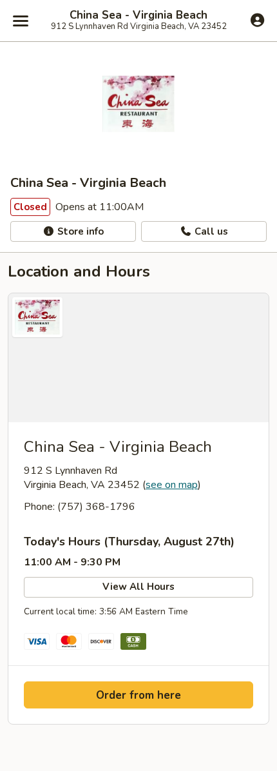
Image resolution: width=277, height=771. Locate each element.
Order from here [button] (138, 695)
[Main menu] (20, 20)
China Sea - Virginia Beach (138, 15)
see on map (172, 485)
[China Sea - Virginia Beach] (138, 357)
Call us (210, 231)
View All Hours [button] (138, 586)
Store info (79, 231)
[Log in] (257, 20)
